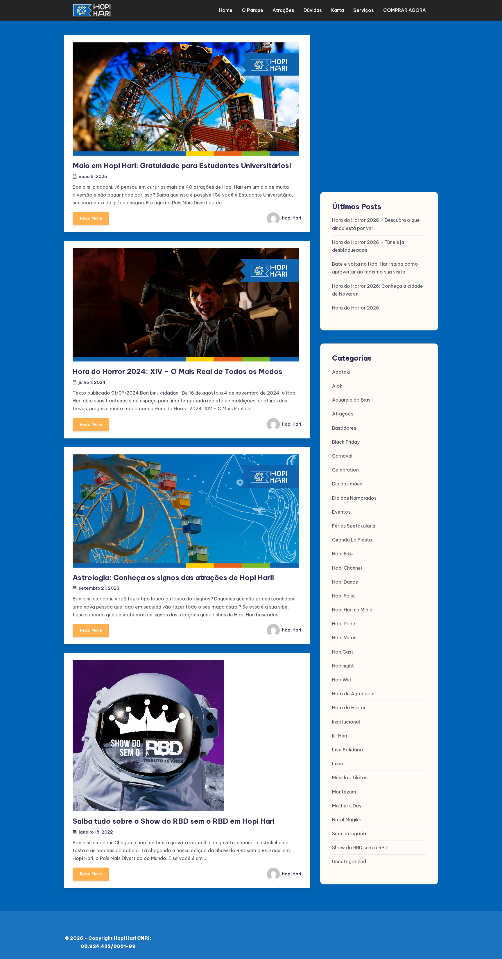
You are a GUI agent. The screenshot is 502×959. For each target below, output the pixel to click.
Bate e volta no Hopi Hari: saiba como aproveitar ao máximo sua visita (375, 268)
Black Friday (346, 442)
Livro (337, 764)
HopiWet (342, 680)
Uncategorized (349, 861)
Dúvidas (313, 10)
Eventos (341, 512)
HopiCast (342, 652)
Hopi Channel (347, 568)
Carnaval (342, 456)
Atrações (283, 10)
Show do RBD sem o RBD (360, 847)
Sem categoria (349, 833)
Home (225, 10)
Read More (91, 218)
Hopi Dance (345, 582)
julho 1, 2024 (92, 382)
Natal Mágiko (347, 820)
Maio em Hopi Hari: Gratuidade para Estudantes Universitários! (182, 165)
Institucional (346, 722)
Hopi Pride (343, 624)
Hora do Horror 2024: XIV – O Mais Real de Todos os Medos (177, 371)
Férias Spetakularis (353, 526)
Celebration (345, 470)
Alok (337, 386)
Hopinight (343, 666)
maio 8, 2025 (93, 176)
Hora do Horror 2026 (355, 308)
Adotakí (341, 372)
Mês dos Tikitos (349, 777)
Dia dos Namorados (354, 498)
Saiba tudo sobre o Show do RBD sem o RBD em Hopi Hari (174, 821)
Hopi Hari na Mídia (352, 610)
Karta (337, 10)
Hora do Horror (349, 707)
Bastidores (344, 428)
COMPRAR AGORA (404, 10)
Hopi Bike (342, 554)
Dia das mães (347, 484)
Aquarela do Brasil (352, 400)
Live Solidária (347, 750)
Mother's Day (346, 806)
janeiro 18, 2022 (96, 832)
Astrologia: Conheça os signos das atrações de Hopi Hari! (173, 577)
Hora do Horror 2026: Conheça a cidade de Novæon (377, 290)
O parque (252, 10)
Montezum (344, 792)
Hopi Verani (345, 637)
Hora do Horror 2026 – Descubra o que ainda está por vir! (376, 224)
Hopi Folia (343, 596)
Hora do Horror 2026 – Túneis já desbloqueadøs (368, 246)
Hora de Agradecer (353, 694)
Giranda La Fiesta (352, 540)
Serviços (363, 10)
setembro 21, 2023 (99, 588)
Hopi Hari (291, 218)
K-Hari (339, 736)
